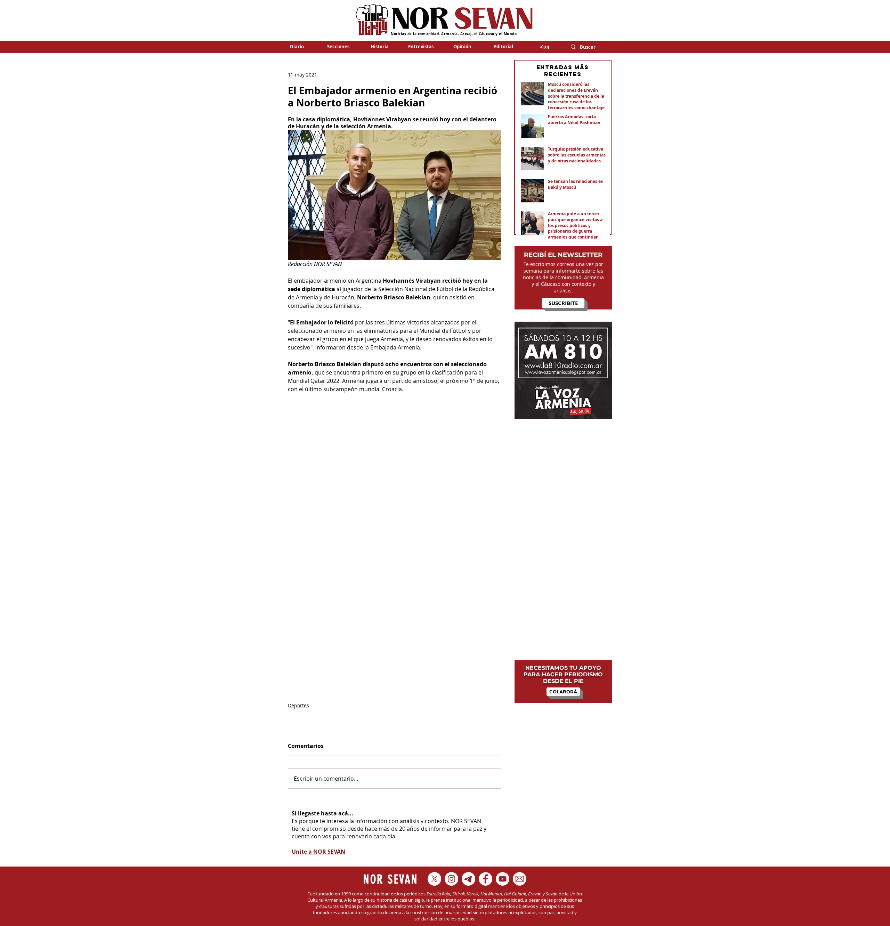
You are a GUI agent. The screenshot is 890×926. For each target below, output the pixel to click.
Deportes (298, 705)
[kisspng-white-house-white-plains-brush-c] (519, 879)
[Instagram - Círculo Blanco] (451, 879)
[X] (434, 879)
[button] (338, 46)
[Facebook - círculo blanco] (485, 879)
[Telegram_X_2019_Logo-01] (468, 879)
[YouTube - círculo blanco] (502, 879)
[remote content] (394, 544)
